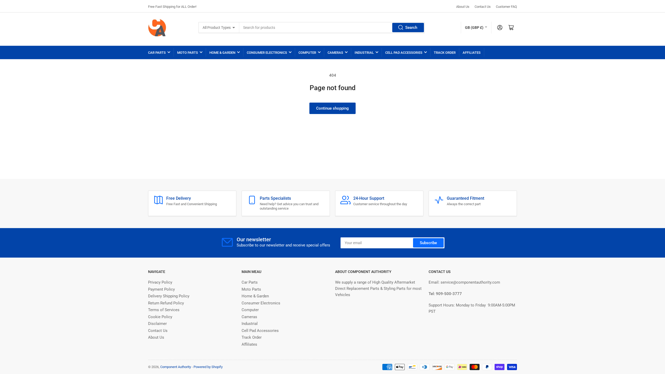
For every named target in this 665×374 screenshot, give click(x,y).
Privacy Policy (160, 282)
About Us (462, 7)
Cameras (335, 53)
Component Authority (175, 367)
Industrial (364, 53)
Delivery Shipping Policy (168, 296)
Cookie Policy (160, 317)
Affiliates (472, 53)
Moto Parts (187, 53)
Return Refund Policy (166, 303)
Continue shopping (332, 108)
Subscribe (428, 243)
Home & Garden (222, 53)
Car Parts (157, 53)
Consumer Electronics (267, 53)
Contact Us (483, 7)
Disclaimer (157, 323)
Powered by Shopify (208, 367)
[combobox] (332, 27)
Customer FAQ (506, 7)
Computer (307, 53)
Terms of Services (163, 310)
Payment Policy (161, 289)
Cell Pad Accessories (403, 53)
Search (411, 27)
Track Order (445, 53)
